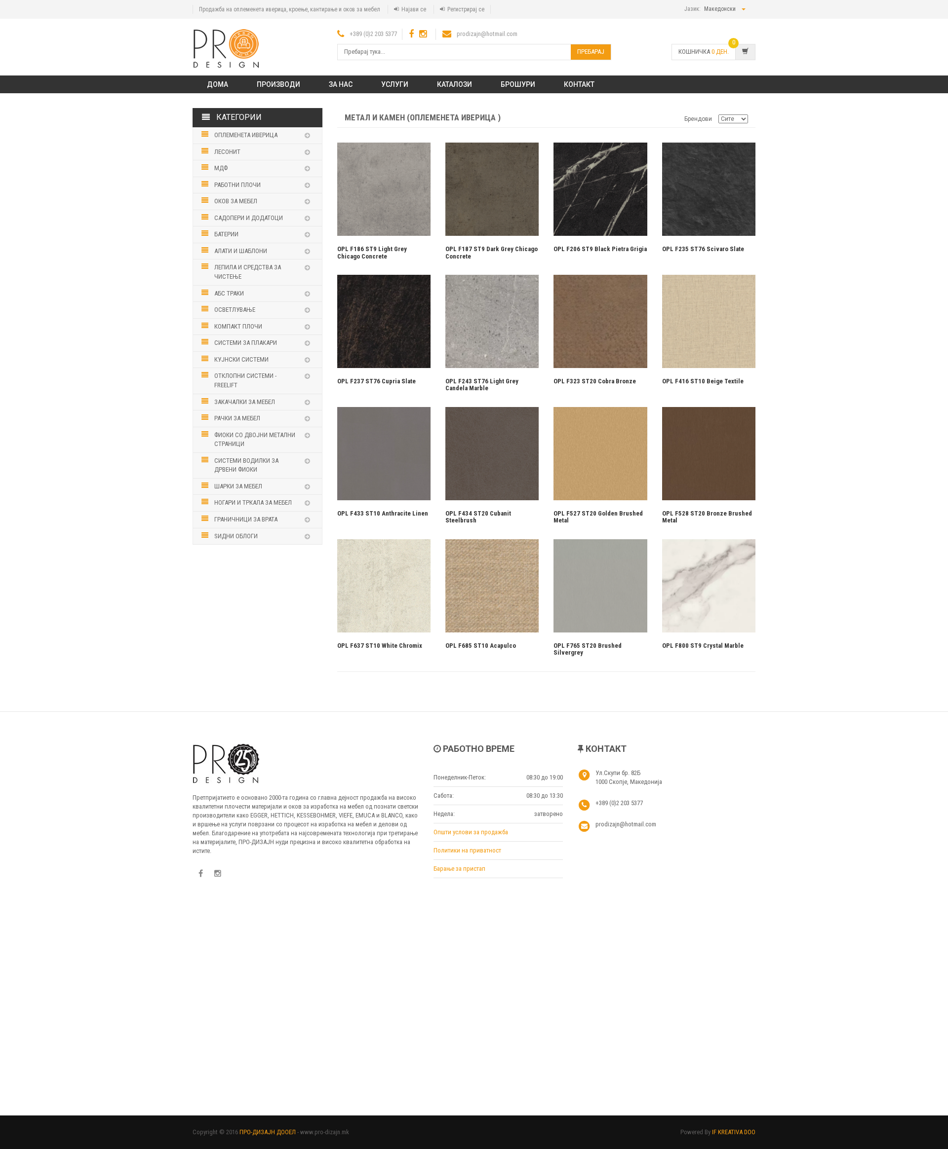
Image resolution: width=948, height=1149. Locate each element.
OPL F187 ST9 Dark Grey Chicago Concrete (491, 252)
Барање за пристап (459, 868)
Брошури (518, 84)
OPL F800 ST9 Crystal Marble (703, 645)
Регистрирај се (465, 9)
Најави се (413, 9)
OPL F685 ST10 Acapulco (480, 645)
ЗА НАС (341, 84)
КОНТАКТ (579, 84)
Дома (217, 84)
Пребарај (590, 51)
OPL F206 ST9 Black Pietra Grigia (600, 249)
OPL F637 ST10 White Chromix (379, 645)
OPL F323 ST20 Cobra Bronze (594, 381)
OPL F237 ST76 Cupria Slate (376, 381)
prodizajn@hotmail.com (487, 33)
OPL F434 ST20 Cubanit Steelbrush (478, 517)
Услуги (394, 84)
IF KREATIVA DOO (733, 1132)
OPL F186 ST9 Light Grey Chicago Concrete (372, 252)
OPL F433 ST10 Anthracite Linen (382, 513)
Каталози (454, 84)
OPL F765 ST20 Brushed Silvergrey (587, 649)
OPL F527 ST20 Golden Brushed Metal (598, 517)
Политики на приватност (467, 850)
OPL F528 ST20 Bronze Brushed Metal (707, 517)
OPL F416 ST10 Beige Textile (703, 381)
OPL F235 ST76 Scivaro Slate (703, 249)
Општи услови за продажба (471, 832)
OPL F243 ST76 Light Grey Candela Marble (481, 384)
